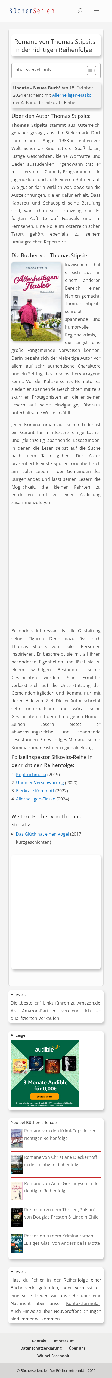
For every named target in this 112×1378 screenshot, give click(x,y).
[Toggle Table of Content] (89, 70)
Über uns (77, 1348)
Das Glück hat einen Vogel (42, 834)
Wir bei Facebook (53, 1355)
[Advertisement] (56, 569)
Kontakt (39, 1340)
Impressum (64, 1340)
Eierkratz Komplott (35, 791)
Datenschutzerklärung (41, 1348)
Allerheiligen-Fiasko (72, 95)
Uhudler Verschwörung (40, 783)
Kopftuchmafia (31, 775)
